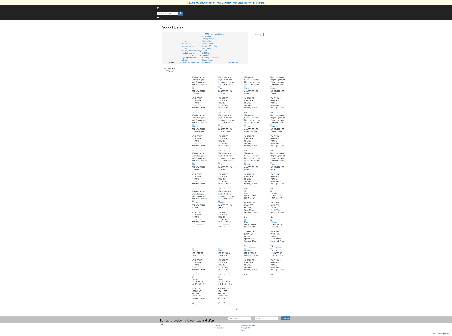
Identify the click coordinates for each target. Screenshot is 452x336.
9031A (194, 165)
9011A (194, 88)
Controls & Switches (209, 46)
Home (179, 62)
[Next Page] (238, 72)
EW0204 (273, 250)
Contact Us (216, 325)
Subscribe (286, 318)
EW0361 (221, 279)
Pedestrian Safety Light (190, 62)
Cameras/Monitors (209, 43)
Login (159, 19)
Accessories (206, 36)
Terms (242, 330)
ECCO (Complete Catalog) (192, 50)
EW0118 (273, 222)
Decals (184, 48)
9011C (220, 88)
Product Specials (218, 328)
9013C (272, 88)
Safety (186, 41)
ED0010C (195, 203)
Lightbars (205, 55)
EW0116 (273, 193)
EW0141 (195, 250)
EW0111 (247, 193)
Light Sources (207, 53)
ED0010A (247, 165)
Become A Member (247, 325)
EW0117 (247, 222)
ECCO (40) (170, 71)
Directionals (206, 48)
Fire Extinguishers (188, 53)
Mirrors (184, 60)
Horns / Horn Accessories (191, 55)
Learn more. (259, 2)
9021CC (221, 126)
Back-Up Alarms (188, 46)
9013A (246, 88)
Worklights (206, 62)
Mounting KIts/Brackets (210, 57)
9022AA (247, 126)
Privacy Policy (245, 328)
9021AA (195, 126)
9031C (220, 165)
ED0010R (221, 203)
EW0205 (195, 279)
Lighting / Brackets (189, 57)
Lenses (205, 50)
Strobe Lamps (207, 60)
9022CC (273, 126)
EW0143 (221, 250)
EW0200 (247, 250)
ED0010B (274, 165)
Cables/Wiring (207, 41)
